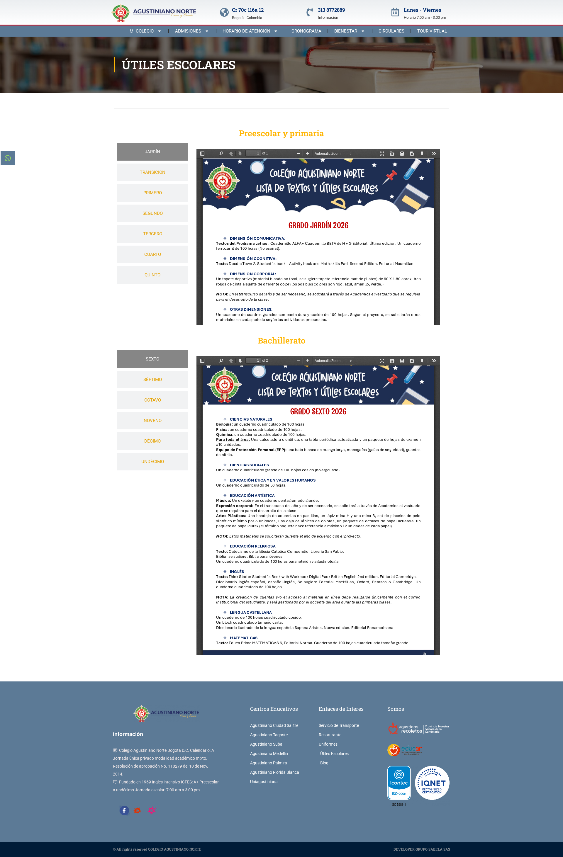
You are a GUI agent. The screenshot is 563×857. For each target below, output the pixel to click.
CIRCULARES (391, 31)
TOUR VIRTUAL (432, 31)
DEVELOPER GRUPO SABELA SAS (422, 849)
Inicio (118, 100)
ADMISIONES (188, 31)
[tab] (152, 152)
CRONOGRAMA (306, 31)
